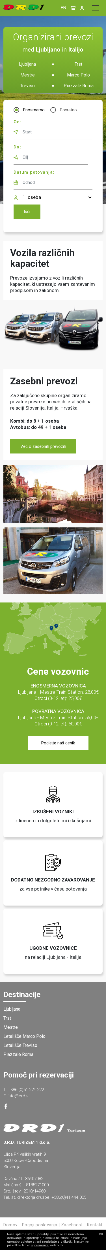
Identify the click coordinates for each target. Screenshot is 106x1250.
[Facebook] (5, 1107)
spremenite (40, 1245)
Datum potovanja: (34, 172)
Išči (27, 211)
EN (63, 7)
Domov (10, 1224)
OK (101, 1234)
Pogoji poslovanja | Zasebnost (52, 1224)
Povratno (68, 109)
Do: (17, 147)
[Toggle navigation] (95, 8)
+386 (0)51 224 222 (26, 1089)
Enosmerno (34, 109)
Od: (17, 121)
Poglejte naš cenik (58, 743)
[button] (73, 7)
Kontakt (95, 1224)
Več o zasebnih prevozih (43, 446)
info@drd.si (18, 1095)
